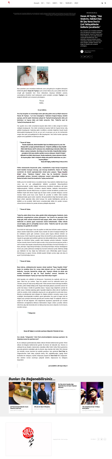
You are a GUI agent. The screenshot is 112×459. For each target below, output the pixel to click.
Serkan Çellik (13, 410)
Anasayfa (36, 3)
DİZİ (42, 3)
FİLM (48, 3)
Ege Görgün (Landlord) (89, 50)
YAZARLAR (68, 3)
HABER (54, 3)
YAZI (61, 3)
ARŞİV (76, 3)
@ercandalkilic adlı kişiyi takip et (57, 366)
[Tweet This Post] (85, 56)
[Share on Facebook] (81, 56)
